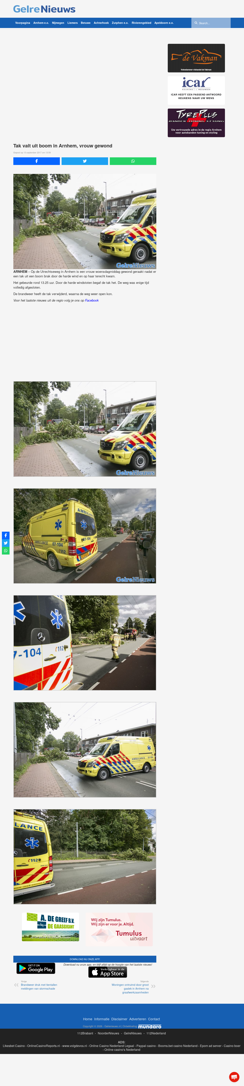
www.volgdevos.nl (74, 1046)
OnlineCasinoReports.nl (43, 1046)
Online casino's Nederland (122, 1049)
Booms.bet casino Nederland (177, 1046)
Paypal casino (146, 1046)
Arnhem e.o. (41, 23)
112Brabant (85, 1033)
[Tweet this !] (85, 161)
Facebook (92, 300)
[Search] (196, 22)
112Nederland (156, 1033)
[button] (234, 1077)
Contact (154, 1018)
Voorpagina (22, 23)
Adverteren (137, 1018)
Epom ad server (210, 1046)
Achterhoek (101, 23)
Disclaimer (119, 1018)
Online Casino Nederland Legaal (111, 1046)
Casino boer (232, 1046)
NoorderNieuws (108, 1033)
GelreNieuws (133, 1033)
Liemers (72, 23)
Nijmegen (58, 23)
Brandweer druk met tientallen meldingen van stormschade (39, 985)
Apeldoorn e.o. (164, 23)
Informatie (101, 1018)
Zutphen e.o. (120, 23)
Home (87, 1018)
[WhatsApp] (133, 161)
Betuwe (86, 23)
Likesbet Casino (14, 1046)
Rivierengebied (141, 23)
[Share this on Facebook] (36, 161)
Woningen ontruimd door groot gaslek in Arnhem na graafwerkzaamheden (130, 987)
